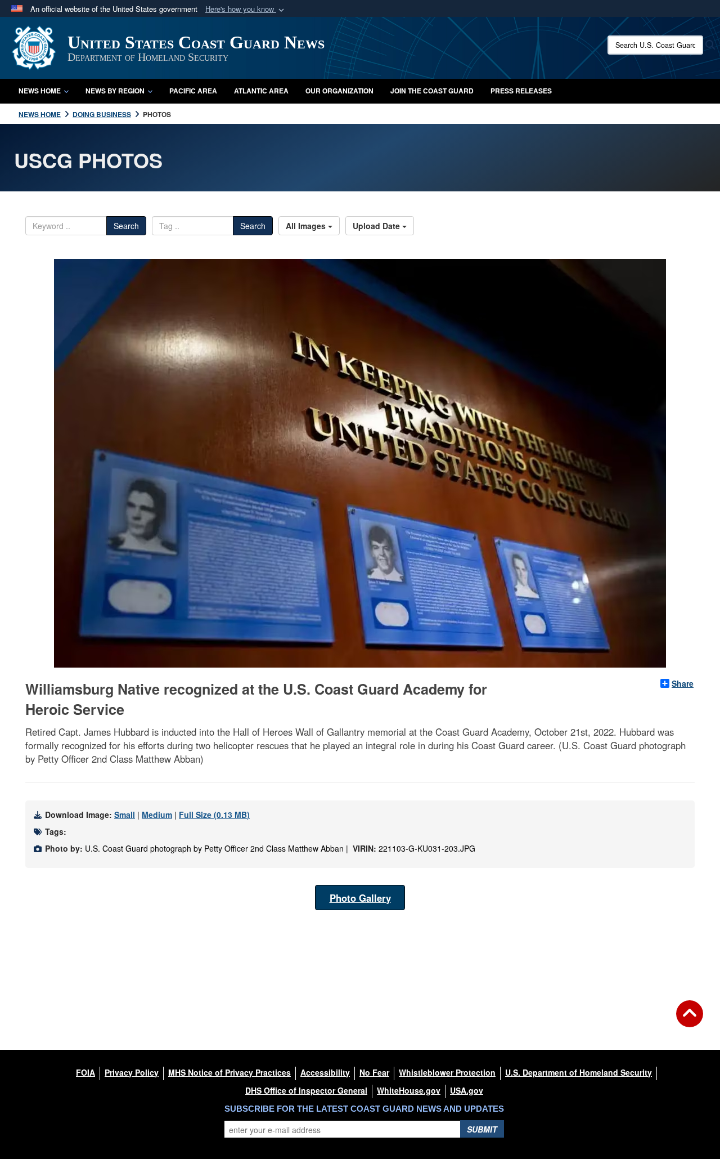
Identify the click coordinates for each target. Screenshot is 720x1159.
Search (126, 225)
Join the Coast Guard (432, 91)
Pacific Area (193, 91)
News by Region (115, 91)
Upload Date (377, 225)
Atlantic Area (261, 91)
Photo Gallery (360, 898)
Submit (482, 1129)
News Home (40, 91)
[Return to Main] (689, 1020)
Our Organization (339, 91)
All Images (307, 225)
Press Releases (521, 91)
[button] (245, 9)
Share (683, 683)
